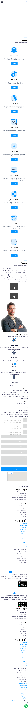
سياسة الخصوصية (23, 683)
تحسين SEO (24, 527)
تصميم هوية (24, 541)
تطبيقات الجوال (23, 525)
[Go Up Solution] (23, 2)
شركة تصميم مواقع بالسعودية (20, 549)
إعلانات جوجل (24, 533)
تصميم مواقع (24, 523)
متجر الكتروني (24, 542)
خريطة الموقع (24, 693)
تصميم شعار (24, 537)
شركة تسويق (24, 546)
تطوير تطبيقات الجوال (21, 508)
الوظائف (25, 691)
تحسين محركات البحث (21, 510)
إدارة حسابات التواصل (21, 514)
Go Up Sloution (12, 689)
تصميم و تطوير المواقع (21, 505)
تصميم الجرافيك (23, 512)
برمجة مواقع (24, 539)
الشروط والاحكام (23, 685)
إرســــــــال (14, 469)
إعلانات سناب (24, 535)
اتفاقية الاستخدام (23, 687)
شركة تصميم (24, 544)
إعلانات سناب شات (22, 519)
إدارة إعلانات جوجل (22, 516)
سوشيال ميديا (24, 531)
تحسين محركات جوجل (21, 553)
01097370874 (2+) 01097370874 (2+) (22, 494)
